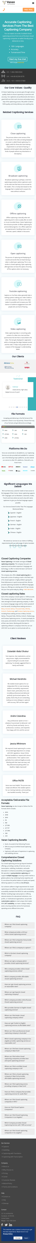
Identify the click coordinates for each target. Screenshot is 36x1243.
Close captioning (18, 133)
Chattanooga (10, 611)
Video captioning (18, 329)
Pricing (5, 1173)
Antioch (3, 611)
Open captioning (18, 253)
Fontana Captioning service (26, 611)
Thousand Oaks (20, 609)
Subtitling (6, 1150)
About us (6, 1166)
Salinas (12, 609)
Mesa (3, 609)
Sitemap (5, 1203)
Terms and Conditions (10, 1187)
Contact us (6, 1196)
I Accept (18, 1238)
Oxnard (7, 609)
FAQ (4, 1200)
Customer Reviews (9, 1180)
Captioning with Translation (12, 1153)
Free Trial (28, 10)
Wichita (27, 609)
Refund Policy (7, 1183)
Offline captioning (18, 213)
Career (5, 1176)
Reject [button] (26, 1238)
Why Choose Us (8, 1170)
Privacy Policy (8, 1234)
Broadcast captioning (18, 175)
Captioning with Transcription (13, 1156)
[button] (9, 407)
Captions (6, 1146)
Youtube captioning (18, 291)
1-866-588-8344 (28, 589)
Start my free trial (17, 59)
